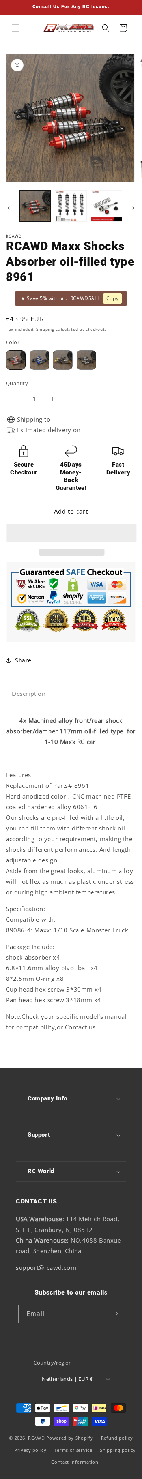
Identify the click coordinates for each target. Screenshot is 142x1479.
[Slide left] (8, 208)
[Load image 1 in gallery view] (35, 206)
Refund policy (117, 1438)
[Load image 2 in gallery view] (70, 206)
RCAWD (36, 1438)
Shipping (45, 329)
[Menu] (15, 28)
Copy (112, 298)
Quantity (17, 383)
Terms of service (73, 1450)
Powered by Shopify (69, 1438)
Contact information (74, 1462)
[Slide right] (133, 208)
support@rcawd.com (46, 1267)
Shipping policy (118, 1450)
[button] (71, 533)
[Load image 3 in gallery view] (106, 206)
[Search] (105, 28)
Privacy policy (30, 1450)
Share (23, 660)
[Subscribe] (115, 1314)
